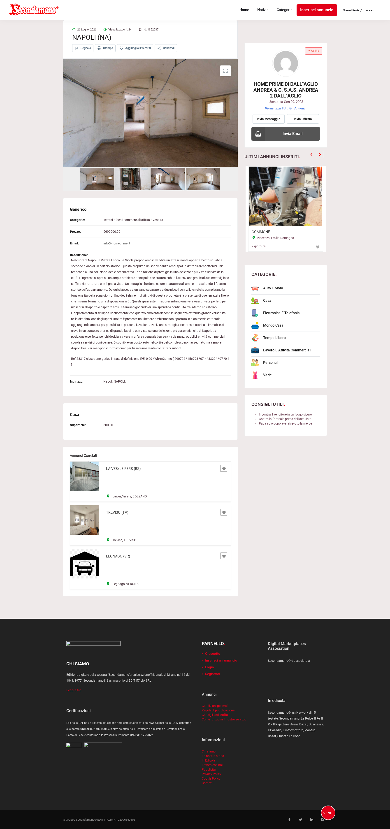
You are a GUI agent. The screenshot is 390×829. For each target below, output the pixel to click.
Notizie (263, 10)
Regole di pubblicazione (218, 710)
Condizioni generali (215, 706)
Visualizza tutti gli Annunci (285, 108)
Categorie (284, 10)
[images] (150, 113)
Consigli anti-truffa (215, 715)
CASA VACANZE (292, 232)
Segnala (85, 48)
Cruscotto (212, 654)
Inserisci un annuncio (221, 660)
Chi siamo (209, 751)
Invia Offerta (303, 119)
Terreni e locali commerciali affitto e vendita (133, 220)
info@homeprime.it (116, 243)
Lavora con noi (212, 765)
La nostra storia (213, 756)
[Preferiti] (224, 468)
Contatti (207, 783)
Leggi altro (73, 690)
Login (209, 667)
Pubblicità (209, 769)
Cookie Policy (211, 778)
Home (244, 10)
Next (237, 112)
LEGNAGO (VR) (118, 556)
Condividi (168, 48)
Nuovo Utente (351, 10)
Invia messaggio (268, 119)
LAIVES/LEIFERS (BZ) (123, 469)
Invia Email (293, 133)
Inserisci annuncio (316, 9)
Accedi (370, 10)
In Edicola (208, 760)
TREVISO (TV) (117, 512)
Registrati (212, 674)
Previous (62, 112)
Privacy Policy (211, 774)
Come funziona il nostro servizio (224, 719)
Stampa (107, 48)
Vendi (328, 813)
